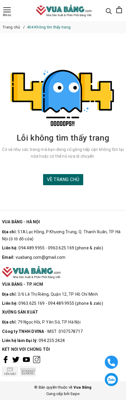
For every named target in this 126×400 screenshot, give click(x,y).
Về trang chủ (63, 179)
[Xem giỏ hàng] (119, 10)
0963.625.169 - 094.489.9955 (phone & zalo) (60, 303)
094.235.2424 (52, 340)
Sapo (75, 394)
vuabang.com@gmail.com (40, 257)
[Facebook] (5, 359)
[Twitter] (15, 359)
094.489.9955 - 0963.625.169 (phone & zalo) (60, 248)
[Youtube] (26, 359)
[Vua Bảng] (65, 10)
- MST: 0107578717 (64, 331)
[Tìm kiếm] (109, 11)
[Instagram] (36, 359)
